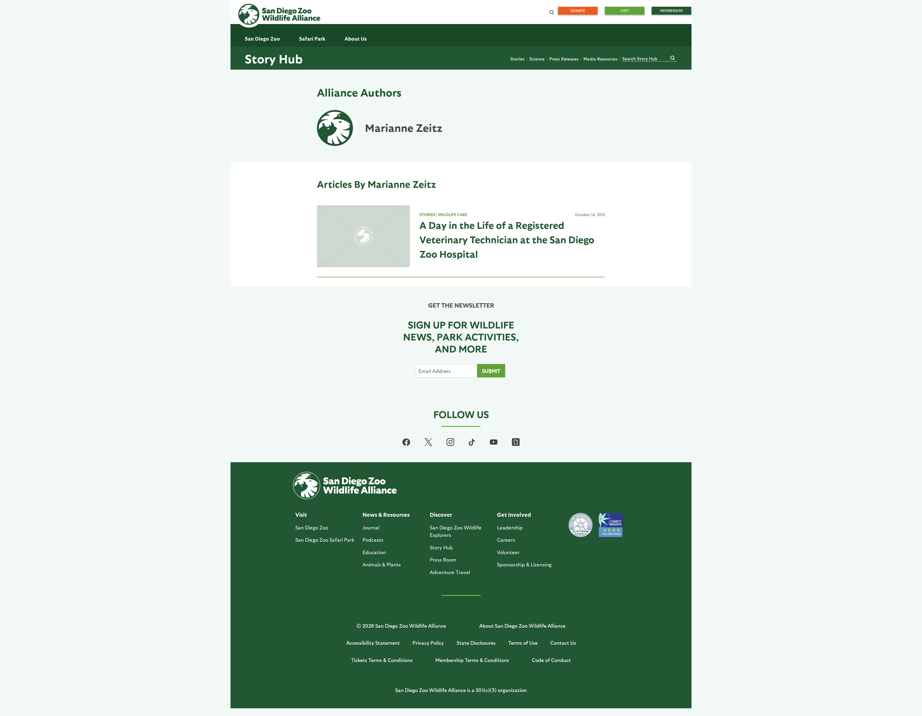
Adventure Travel (450, 572)
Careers (506, 540)
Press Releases (564, 58)
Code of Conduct (551, 660)
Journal (371, 527)
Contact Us (563, 643)
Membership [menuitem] (671, 10)
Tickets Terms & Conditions (381, 660)
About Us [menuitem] (356, 39)
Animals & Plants (382, 564)
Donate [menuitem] (577, 10)
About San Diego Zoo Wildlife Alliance (522, 626)
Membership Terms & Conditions (472, 660)
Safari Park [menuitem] (312, 39)
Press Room (443, 560)
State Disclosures (476, 643)
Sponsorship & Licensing (524, 564)
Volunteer (508, 552)
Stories (517, 58)
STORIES (427, 214)
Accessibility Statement (373, 643)
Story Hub (274, 58)
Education (374, 552)
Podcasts (373, 540)
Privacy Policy (428, 643)
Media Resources (600, 58)
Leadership (510, 527)
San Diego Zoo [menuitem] (262, 39)
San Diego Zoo (311, 527)
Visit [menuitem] (624, 10)
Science (537, 58)
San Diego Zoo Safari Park (324, 540)
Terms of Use (523, 643)
